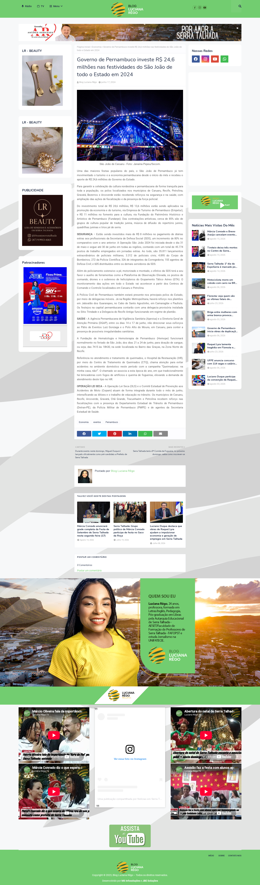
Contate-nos (234, 856)
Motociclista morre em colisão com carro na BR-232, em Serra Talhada (221, 281)
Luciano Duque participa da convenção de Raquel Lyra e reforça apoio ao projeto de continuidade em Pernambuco (221, 378)
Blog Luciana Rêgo (88, 82)
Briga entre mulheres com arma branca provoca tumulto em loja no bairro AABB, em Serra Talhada (222, 314)
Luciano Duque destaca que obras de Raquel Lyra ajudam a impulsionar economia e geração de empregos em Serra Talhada (166, 533)
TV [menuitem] (42, 6)
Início (211, 856)
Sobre (221, 856)
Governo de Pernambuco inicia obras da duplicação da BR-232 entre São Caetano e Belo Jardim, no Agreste (222, 330)
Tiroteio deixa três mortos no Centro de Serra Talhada (222, 249)
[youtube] (215, 59)
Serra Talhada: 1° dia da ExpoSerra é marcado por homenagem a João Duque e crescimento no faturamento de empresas (222, 265)
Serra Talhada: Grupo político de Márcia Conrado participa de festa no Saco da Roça (129, 531)
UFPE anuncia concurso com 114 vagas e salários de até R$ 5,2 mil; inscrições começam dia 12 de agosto (221, 362)
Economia (97, 47)
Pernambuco (112, 422)
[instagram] (205, 59)
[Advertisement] (215, 129)
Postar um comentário (89, 570)
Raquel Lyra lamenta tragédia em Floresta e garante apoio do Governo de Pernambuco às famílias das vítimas (222, 346)
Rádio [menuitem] (28, 6)
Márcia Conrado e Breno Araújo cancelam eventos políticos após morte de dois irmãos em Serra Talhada (221, 233)
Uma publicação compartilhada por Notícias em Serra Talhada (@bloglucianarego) (144, 798)
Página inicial (83, 47)
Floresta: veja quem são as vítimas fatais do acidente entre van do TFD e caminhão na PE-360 (222, 297)
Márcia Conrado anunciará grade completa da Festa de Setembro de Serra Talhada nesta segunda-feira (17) (93, 531)
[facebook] (196, 59)
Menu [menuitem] (56, 6)
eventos (97, 422)
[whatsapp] (224, 59)
